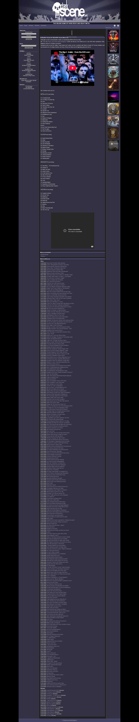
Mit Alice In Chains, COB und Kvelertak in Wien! (58, 327)
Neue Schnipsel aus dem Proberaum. (56, 600)
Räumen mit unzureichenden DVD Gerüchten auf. (59, 446)
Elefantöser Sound (51, 485)
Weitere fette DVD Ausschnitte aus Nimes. (57, 434)
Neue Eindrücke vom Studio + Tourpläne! (57, 604)
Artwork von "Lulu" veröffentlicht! (55, 385)
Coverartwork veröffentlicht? (54, 589)
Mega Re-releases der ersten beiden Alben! (57, 316)
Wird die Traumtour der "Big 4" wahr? (56, 437)
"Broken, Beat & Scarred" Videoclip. (55, 459)
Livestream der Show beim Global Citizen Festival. (59, 306)
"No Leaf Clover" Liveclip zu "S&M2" (56, 278)
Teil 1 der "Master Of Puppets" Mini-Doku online (58, 286)
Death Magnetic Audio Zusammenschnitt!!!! (57, 558)
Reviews (31, 25)
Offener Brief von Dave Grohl (54, 606)
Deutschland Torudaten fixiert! (54, 498)
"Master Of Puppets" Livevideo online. (56, 414)
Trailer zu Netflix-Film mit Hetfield (55, 279)
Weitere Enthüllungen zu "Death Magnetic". (57, 577)
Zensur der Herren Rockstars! (54, 590)
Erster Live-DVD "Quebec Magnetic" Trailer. (57, 350)
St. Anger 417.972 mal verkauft (54, 663)
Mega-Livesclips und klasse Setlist (55, 273)
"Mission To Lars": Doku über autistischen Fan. (58, 362)
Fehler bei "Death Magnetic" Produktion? (57, 510)
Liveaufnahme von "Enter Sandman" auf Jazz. (58, 417)
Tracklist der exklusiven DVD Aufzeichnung (57, 442)
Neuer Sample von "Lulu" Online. (55, 384)
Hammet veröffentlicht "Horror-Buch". (56, 355)
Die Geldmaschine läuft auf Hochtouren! (56, 621)
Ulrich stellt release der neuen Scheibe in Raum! (58, 624)
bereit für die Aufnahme (52, 631)
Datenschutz (116, 27)
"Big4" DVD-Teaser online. (53, 402)
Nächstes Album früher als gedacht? (56, 466)
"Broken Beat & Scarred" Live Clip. (55, 491)
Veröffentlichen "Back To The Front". (56, 315)
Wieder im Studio (51, 676)
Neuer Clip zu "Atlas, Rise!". (53, 300)
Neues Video (50, 666)
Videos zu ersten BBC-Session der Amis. (57, 295)
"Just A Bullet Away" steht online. (54, 369)
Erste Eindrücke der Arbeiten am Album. (56, 609)
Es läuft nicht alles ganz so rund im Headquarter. (59, 587)
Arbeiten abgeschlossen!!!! (53, 555)
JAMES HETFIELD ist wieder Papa (55, 683)
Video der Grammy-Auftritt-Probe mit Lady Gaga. (59, 291)
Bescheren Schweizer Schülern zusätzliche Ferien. (59, 580)
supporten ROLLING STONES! (54, 641)
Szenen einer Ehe (51, 642)
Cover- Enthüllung (51, 575)
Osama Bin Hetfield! (51, 627)
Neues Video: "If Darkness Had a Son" (56, 268)
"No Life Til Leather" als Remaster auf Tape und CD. (59, 321)
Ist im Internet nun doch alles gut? (55, 614)
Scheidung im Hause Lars (53, 646)
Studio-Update (50, 639)
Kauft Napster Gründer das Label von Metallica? (58, 392)
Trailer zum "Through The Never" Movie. (57, 340)
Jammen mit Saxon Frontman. (54, 456)
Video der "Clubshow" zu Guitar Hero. (56, 463)
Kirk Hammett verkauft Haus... (54, 429)
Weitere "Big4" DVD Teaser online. (55, 397)
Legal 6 (48, 532)
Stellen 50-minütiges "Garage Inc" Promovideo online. (60, 337)
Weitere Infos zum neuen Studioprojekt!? (57, 390)
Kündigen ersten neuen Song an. (55, 330)
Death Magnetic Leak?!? (53, 535)
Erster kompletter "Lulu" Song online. (56, 382)
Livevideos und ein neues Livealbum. (56, 399)
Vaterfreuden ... (50, 632)
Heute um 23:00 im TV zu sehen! (55, 427)
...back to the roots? (52, 644)
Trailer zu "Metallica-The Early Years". (56, 313)
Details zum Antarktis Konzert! (54, 338)
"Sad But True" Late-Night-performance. (56, 323)
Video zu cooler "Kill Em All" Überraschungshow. (58, 342)
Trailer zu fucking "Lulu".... (53, 377)
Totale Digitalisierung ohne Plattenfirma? (56, 599)
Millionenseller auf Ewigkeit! (53, 622)
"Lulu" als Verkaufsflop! (52, 374)
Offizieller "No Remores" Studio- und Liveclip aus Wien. (60, 320)
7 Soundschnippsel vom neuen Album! (56, 545)
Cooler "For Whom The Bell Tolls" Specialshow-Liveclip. (60, 303)
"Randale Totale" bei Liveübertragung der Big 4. (58, 411)
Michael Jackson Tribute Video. (54, 444)
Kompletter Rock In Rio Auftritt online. (56, 318)
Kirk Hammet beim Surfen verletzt (55, 674)
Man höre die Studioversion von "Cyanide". (57, 538)
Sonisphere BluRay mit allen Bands (55, 412)
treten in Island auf (51, 653)
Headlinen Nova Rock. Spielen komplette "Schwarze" (60, 372)
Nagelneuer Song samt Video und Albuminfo (57, 271)
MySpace (43, 256)
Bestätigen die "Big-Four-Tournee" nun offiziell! (58, 422)
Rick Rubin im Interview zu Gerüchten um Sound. (59, 542)
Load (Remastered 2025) (53, 690)
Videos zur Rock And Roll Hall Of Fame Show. (58, 453)
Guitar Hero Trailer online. (53, 500)
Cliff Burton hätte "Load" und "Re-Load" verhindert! (59, 298)
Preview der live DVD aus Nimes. (55, 436)
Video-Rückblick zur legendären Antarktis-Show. (58, 332)
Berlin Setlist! (50, 518)
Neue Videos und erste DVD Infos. (55, 448)
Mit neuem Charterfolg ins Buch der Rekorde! (58, 511)
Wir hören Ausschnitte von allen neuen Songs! (58, 540)
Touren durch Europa (52, 626)
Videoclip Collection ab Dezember (55, 634)
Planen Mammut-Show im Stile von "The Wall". (58, 421)
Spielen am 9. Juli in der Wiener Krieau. (56, 335)
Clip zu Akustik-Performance (54, 281)
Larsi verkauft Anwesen (52, 654)
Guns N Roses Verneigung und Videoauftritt (57, 473)
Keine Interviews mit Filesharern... (55, 513)
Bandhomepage (44, 254)
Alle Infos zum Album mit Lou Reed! (55, 389)
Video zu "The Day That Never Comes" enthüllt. (58, 537)
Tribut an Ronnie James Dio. (54, 416)
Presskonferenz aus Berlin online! (55, 515)
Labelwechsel (50, 659)
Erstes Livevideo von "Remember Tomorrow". (58, 569)
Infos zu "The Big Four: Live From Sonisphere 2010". (60, 405)
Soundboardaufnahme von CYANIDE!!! (56, 553)
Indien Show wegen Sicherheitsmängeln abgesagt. (59, 375)
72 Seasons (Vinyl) (51, 692)
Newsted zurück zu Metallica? (54, 686)
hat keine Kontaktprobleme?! (54, 629)
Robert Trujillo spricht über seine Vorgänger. (57, 495)
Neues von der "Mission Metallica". (55, 579)
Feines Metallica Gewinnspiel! (54, 454)
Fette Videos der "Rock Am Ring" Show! (56, 592)
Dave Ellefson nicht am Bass (54, 678)
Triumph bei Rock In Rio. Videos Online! (56, 594)
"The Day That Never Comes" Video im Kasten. (58, 567)
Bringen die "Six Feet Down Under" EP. (56, 404)
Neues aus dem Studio (52, 582)
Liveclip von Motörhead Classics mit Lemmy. (58, 439)
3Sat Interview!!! (51, 526)
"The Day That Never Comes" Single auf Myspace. (59, 548)
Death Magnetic (50, 712)
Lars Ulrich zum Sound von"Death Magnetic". (58, 505)
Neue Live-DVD (50, 431)
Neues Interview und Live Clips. (54, 508)
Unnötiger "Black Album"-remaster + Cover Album (59, 276)
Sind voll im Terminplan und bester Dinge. (57, 602)
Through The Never (51, 697)
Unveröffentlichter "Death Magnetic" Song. (57, 370)
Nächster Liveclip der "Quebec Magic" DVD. (57, 348)
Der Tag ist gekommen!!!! (53, 550)
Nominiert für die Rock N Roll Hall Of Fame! (57, 506)
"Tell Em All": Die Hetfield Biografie (55, 290)
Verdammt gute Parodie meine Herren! (56, 479)
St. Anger (49, 715)
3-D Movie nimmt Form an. (53, 364)
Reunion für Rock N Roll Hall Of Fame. (56, 474)
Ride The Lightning (51, 703)
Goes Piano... (50, 619)
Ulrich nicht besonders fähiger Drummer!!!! (57, 521)
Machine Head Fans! (52, 523)
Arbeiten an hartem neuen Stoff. (54, 347)
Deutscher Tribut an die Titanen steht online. (57, 562)
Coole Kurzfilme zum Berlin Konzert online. (57, 516)
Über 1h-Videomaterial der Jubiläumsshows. (57, 367)
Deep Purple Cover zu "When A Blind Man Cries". (59, 357)
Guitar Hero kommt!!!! (52, 597)
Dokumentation (50, 647)
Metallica (49, 698)
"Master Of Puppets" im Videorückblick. (56, 310)
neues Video (50, 483)
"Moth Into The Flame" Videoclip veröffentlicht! (58, 305)
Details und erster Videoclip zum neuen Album (58, 311)
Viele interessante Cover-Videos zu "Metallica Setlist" (60, 274)
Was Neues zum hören (52, 671)
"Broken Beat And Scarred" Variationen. (56, 464)
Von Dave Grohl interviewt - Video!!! (55, 525)
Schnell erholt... (50, 673)
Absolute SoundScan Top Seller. (54, 478)
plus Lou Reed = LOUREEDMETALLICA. (57, 387)
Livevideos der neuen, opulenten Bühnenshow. (58, 358)
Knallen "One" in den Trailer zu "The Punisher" (58, 288)
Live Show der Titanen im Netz (54, 584)
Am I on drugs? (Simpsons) (53, 636)
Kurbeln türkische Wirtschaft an (54, 563)
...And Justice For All (52, 700)
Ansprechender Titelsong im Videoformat (57, 266)
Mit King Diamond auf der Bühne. (55, 557)
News (25, 25)
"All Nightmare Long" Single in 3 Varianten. (57, 489)
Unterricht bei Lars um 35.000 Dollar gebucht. (58, 400)
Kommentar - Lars (51, 656)
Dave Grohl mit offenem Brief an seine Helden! (58, 610)
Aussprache (50, 681)
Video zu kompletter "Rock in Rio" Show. (56, 380)
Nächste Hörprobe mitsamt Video (55, 269)
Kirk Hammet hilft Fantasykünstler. (55, 419)
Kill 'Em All (49, 705)
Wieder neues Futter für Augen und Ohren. (57, 572)
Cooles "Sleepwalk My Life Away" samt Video (58, 264)
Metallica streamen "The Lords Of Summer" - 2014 (59, 328)
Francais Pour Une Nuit (52, 707)
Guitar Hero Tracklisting (53, 469)
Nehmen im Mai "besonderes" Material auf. (57, 394)
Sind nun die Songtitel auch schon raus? (56, 570)
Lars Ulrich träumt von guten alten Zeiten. (57, 533)
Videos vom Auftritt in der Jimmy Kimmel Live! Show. (59, 293)
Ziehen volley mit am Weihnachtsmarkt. (56, 481)
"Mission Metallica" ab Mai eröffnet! (55, 617)
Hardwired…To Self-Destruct (54, 695)
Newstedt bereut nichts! (52, 458)
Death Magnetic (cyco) (52, 710)
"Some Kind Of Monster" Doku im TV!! (56, 612)
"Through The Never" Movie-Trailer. (55, 343)
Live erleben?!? (50, 496)
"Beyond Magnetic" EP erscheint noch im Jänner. (59, 365)
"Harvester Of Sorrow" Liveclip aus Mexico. (57, 426)
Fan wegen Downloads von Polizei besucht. (57, 449)
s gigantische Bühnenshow (53, 658)
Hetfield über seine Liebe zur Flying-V (56, 284)
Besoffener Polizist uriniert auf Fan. (55, 468)
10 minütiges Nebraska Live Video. (55, 488)
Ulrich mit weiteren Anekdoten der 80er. (56, 503)
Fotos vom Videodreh (52, 668)
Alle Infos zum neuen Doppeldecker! (55, 308)
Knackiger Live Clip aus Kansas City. (56, 493)
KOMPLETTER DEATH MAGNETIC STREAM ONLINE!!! (61, 520)
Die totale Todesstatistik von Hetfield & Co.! (57, 471)
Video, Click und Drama (52, 607)
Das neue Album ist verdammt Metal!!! (56, 595)
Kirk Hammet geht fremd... (53, 476)
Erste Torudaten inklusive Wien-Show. (56, 501)
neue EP (49, 651)
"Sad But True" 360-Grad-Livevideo (55, 283)
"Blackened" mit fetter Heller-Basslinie (56, 263)
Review (29, 52)
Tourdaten (43, 25)
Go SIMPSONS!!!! (51, 637)
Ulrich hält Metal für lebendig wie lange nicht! (57, 616)
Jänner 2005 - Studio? (52, 661)
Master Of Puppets (51, 702)
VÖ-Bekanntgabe (51, 565)
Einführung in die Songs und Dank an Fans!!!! (58, 530)
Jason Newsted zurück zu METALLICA (56, 684)
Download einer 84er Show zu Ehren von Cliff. (58, 353)
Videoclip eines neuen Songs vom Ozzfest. (57, 560)
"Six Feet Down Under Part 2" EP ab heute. (57, 395)
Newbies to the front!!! (52, 528)
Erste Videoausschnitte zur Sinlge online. (57, 547)
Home (21, 25)
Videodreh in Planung (52, 669)
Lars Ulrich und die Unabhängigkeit (55, 461)
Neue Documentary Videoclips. (54, 451)
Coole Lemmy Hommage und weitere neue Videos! (59, 296)
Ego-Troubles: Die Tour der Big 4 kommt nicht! (58, 432)
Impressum (108, 27)
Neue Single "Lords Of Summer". (55, 325)
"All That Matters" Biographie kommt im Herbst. (58, 441)
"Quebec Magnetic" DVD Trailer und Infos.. (57, 352)
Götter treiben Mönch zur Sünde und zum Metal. (58, 574)
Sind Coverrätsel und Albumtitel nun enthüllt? (57, 585)
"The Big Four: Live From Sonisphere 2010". (57, 407)
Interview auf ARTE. (51, 379)
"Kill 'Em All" (49, 649)
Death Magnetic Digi (52, 713)
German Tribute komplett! (53, 552)
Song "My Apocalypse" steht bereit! (55, 543)
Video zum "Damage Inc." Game (55, 301)
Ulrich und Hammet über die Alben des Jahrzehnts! (59, 424)
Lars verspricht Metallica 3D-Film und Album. (58, 345)
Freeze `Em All (50, 333)
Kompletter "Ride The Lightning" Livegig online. (58, 360)
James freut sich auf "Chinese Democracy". (57, 486)
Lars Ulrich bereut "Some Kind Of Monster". (57, 409)
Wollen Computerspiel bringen (54, 664)
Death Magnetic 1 (51, 708)
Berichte (37, 25)
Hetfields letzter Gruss (52, 679)
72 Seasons (50, 693)
